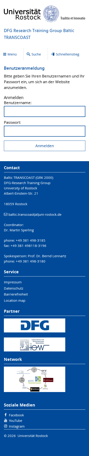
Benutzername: (18, 103)
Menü (12, 54)
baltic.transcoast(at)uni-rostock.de (34, 214)
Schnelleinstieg (67, 54)
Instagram (17, 426)
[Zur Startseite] (44, 14)
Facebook (16, 415)
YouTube (15, 420)
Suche (36, 54)
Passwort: (12, 122)
